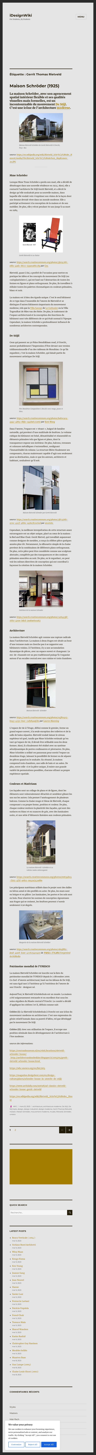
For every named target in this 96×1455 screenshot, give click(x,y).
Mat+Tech (14, 1419)
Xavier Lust (17, 1294)
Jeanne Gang (18, 1273)
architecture (37, 1106)
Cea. (46, 265)
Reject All (32, 1444)
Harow (15, 1287)
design (20, 1109)
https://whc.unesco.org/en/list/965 (27, 1068)
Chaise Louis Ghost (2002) (25, 1371)
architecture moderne (52, 1106)
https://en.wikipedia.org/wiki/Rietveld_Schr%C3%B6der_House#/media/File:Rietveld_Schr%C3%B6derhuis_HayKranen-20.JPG (41, 158)
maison (13, 1112)
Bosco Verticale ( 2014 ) (23, 1237)
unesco (13, 1114)
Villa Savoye (36, 308)
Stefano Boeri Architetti (24, 1245)
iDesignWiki (21, 15)
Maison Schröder (23, 1112)
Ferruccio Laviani (20, 1301)
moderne (63, 108)
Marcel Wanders (20, 1329)
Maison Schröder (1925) (34, 85)
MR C (15, 1106)
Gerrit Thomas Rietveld (62, 1109)
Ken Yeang (17, 1266)
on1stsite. (49, 523)
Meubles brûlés (19, 1350)
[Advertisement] (48, 50)
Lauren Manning (51, 721)
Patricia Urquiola (20, 1308)
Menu (81, 17)
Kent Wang (50, 421)
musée (53, 1112)
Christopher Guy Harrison (25, 1343)
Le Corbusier (52, 308)
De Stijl (61, 104)
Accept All (49, 1444)
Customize (16, 1444)
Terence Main (19, 1322)
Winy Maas (17, 1252)
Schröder (67, 1112)
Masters (14, 1413)
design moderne (45, 1109)
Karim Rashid (19, 1336)
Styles (13, 1407)
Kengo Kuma (18, 1259)
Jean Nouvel (18, 1280)
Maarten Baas (19, 1357)
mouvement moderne (40, 1112)
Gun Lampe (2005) (21, 1364)
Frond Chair (18, 1315)
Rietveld (59, 1112)
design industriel (31, 1109)
